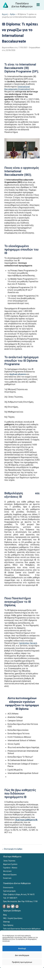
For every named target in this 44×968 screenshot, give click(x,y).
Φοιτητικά (7, 871)
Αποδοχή (22, 948)
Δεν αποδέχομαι (22, 955)
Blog (5, 915)
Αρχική (5, 14)
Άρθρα (12, 14)
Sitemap (6, 922)
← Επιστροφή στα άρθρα (12, 849)
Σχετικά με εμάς (9, 891)
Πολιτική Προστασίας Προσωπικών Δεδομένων (22, 929)
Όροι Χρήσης (8, 925)
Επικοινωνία (8, 888)
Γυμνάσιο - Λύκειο (10, 868)
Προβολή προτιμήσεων (22, 962)
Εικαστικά (7, 878)
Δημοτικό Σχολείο (10, 864)
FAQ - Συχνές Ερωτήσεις (12, 918)
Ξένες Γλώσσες (9, 861)
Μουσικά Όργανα (9, 875)
